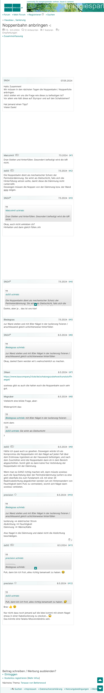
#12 (70, 583)
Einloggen (10, 674)
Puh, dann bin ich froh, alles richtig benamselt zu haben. (36, 599)
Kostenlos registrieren (15, 678)
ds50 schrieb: (12, 294)
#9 (70, 446)
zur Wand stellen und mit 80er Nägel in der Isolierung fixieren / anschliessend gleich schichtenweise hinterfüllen (38, 352)
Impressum (30, 689)
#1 (71, 155)
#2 (70, 170)
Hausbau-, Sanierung (15, 20)
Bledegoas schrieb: (15, 347)
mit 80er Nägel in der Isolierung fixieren (36, 418)
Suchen (18, 689)
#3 (70, 198)
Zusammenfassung (13, 36)
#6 (70, 335)
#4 (70, 281)
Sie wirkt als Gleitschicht (25, 431)
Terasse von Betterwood (33, 682)
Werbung (96, 689)
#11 (70, 545)
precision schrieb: (15, 558)
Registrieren (35, 14)
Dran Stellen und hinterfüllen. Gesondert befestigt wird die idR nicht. (37, 215)
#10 (70, 495)
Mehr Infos (33, 678)
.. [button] (34, 221)
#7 (70, 372)
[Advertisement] (38, 58)
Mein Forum (19, 14)
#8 (70, 396)
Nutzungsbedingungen (77, 689)
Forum (7, 14)
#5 (70, 319)
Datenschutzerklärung (51, 689)
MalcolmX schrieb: (15, 210)
